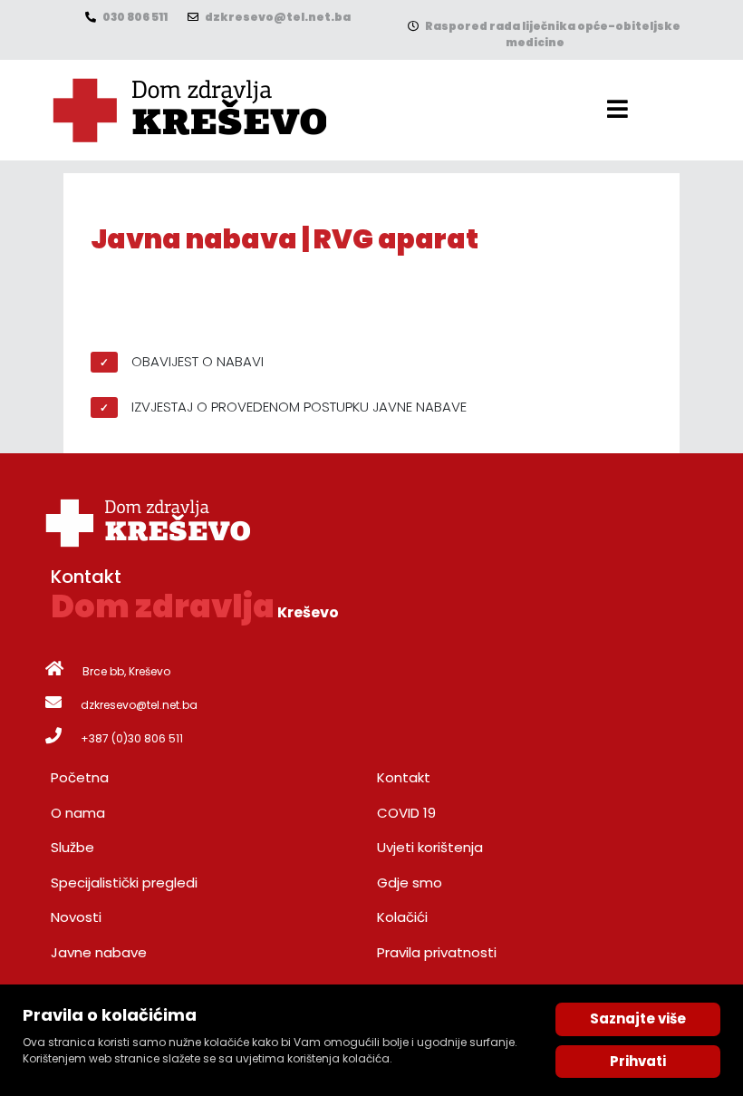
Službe (72, 847)
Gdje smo (409, 882)
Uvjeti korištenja (430, 847)
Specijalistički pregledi (124, 882)
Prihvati (638, 1061)
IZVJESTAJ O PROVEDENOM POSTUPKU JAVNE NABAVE (299, 406)
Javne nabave (99, 952)
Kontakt (403, 777)
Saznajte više (638, 1018)
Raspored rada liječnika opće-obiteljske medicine (551, 34)
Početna (80, 777)
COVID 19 (406, 812)
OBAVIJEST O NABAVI (197, 361)
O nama (78, 812)
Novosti (76, 916)
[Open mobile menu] (617, 109)
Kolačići (402, 916)
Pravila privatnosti (437, 952)
